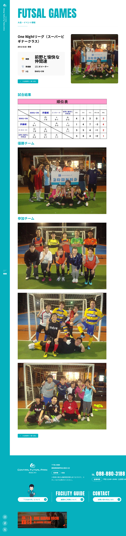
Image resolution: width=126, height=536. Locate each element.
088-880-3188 (110, 473)
